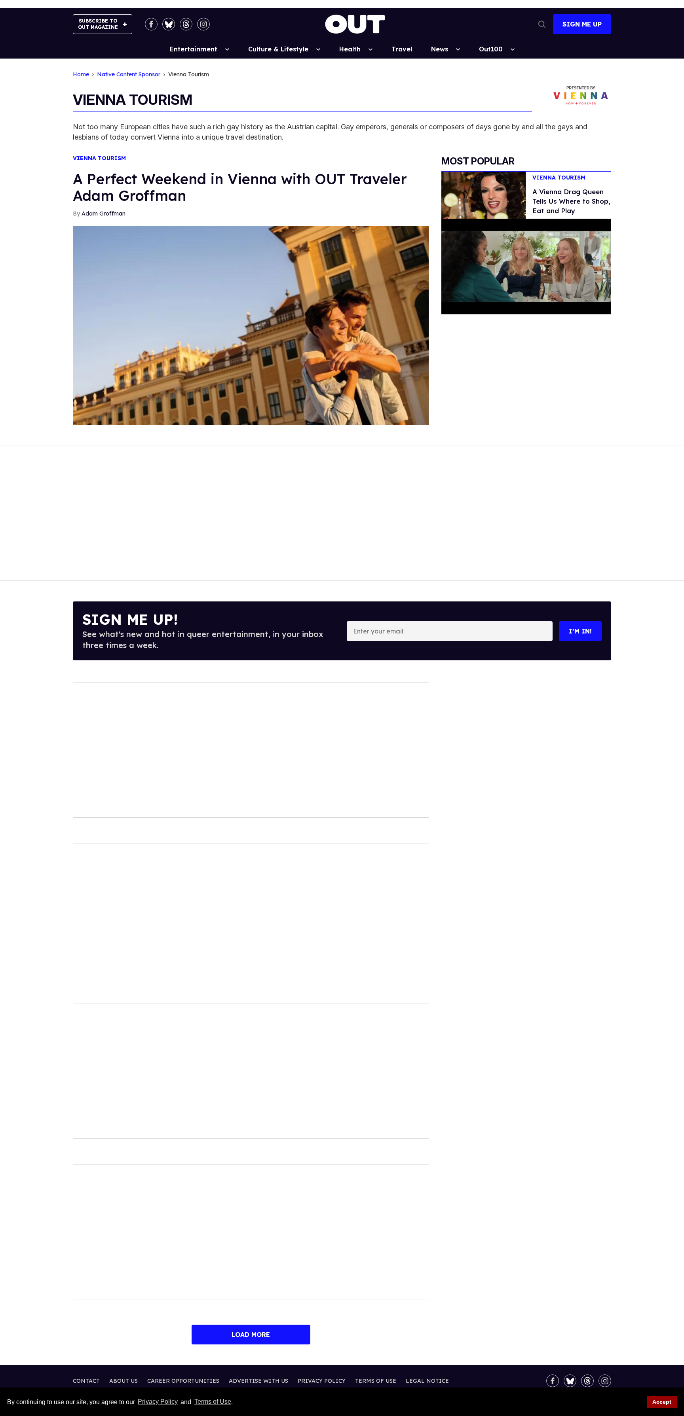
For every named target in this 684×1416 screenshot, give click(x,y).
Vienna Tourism (99, 158)
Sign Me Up (582, 24)
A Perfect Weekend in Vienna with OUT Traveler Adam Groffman (240, 187)
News (439, 49)
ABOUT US (123, 1380)
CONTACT (86, 1380)
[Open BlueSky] (168, 24)
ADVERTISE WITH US (258, 1380)
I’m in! (580, 631)
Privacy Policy (158, 1402)
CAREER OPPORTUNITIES (183, 1380)
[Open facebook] (151, 24)
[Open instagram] (203, 24)
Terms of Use (212, 1402)
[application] (526, 266)
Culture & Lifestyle (278, 49)
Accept (661, 1402)
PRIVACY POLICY (322, 1380)
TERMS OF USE (375, 1380)
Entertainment (193, 49)
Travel (401, 49)
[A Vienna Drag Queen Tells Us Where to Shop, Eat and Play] (483, 195)
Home (81, 74)
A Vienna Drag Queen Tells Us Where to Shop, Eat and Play (571, 201)
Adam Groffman (103, 213)
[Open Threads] (186, 24)
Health (350, 49)
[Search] (542, 24)
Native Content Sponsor (128, 74)
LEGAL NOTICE (427, 1380)
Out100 (491, 49)
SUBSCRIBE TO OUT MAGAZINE (98, 24)
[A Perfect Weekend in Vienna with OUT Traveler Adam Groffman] (251, 325)
